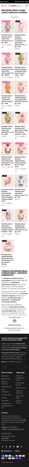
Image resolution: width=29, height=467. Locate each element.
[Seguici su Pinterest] (14, 447)
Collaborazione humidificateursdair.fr (7, 406)
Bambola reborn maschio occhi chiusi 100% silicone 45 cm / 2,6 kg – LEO (21, 193)
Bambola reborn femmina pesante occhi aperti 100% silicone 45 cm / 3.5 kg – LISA (21, 99)
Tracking (4, 398)
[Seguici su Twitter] (6, 447)
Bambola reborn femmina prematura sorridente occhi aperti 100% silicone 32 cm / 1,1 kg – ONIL (21, 40)
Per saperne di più (14, 317)
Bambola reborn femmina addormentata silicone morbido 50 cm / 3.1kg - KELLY (20, 162)
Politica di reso (20, 388)
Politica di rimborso (19, 402)
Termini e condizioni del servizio (20, 378)
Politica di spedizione (19, 392)
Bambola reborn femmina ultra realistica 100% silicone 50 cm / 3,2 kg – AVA (21, 228)
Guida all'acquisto (5, 391)
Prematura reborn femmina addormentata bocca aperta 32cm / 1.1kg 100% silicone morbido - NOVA (7, 195)
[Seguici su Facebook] (2, 447)
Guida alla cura (6, 387)
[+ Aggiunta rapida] (12, 31)
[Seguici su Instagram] (10, 447)
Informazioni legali (20, 397)
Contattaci (5, 401)
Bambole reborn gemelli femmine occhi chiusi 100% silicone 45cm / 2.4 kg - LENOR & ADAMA (7, 259)
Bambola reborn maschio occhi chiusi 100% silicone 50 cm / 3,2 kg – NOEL (7, 130)
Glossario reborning (4, 383)
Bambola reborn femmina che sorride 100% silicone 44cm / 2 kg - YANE (7, 99)
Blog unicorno (5, 379)
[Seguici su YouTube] (18, 447)
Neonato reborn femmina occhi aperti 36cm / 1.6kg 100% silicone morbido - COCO (21, 130)
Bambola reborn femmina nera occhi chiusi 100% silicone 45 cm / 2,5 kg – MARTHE (7, 161)
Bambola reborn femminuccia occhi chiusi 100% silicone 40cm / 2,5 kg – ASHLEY (7, 71)
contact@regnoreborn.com (15, 429)
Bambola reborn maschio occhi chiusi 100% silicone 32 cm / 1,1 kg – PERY (7, 39)
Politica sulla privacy (20, 384)
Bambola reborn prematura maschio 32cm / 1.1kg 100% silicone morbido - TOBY (7, 228)
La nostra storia (6, 395)
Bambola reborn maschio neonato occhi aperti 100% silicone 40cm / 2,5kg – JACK (21, 71)
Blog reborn (5, 376)
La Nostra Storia (6, 433)
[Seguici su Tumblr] (21, 447)
